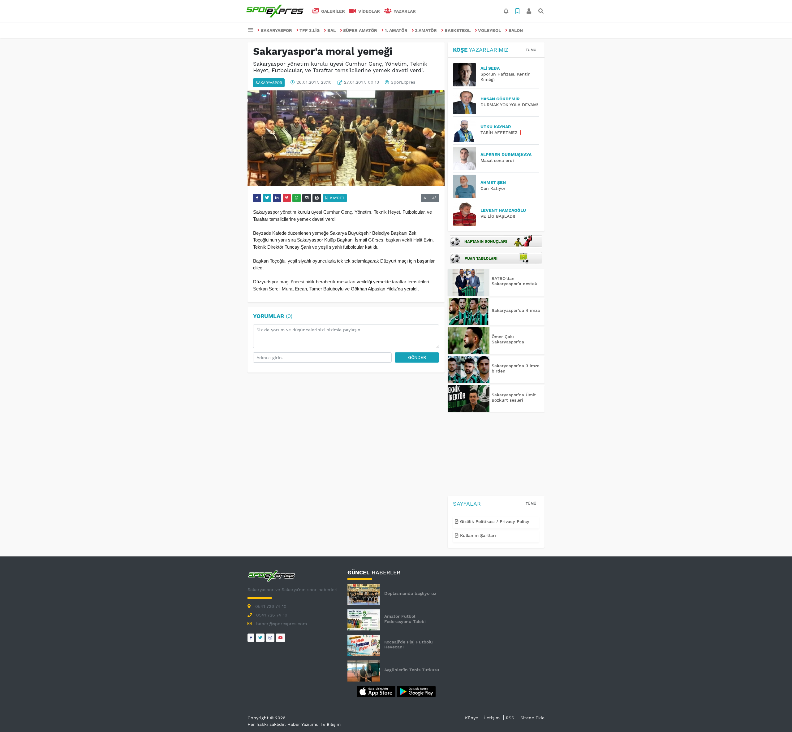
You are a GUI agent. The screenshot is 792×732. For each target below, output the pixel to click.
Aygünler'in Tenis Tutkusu (411, 669)
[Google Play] (416, 691)
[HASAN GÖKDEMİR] (466, 102)
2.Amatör (426, 30)
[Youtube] (280, 638)
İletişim (492, 717)
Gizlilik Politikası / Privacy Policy (493, 521)
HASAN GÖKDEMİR (500, 98)
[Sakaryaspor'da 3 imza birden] (468, 369)
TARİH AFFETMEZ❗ (501, 132)
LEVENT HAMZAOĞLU (503, 210)
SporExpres (403, 82)
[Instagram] (270, 638)
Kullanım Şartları (477, 535)
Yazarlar (404, 11)
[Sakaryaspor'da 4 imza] (468, 311)
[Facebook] (251, 638)
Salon (516, 30)
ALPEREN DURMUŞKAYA (506, 154)
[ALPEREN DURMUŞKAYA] (466, 158)
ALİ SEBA (490, 68)
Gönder (417, 357)
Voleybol (489, 30)
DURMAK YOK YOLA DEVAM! (509, 104)
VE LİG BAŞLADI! (497, 216)
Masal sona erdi (497, 160)
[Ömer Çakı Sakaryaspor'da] (468, 340)
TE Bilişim (330, 724)
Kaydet (336, 198)
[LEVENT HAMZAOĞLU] (466, 214)
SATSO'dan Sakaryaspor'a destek (514, 281)
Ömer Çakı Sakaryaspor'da (508, 339)
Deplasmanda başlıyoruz (410, 593)
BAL (331, 30)
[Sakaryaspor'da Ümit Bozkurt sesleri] (468, 398)
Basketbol (458, 30)
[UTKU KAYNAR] (466, 130)
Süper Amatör (360, 30)
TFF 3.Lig (309, 30)
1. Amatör (396, 30)
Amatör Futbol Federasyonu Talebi (405, 619)
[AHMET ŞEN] (466, 186)
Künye (471, 717)
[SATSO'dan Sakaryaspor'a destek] (468, 282)
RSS (510, 717)
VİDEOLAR (368, 11)
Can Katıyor (493, 188)
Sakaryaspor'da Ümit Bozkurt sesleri (514, 397)
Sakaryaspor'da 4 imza (516, 310)
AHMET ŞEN (493, 182)
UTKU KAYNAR (495, 126)
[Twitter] (260, 638)
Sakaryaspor (276, 30)
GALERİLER (332, 11)
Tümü (531, 50)
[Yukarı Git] (776, 716)
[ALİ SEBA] (466, 74)
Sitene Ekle (532, 717)
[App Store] (377, 691)
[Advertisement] (496, 455)
